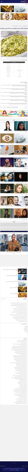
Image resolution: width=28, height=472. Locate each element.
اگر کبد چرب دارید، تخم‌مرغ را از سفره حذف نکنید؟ (22, 383)
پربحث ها (2, 298)
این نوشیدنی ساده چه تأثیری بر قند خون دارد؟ (22, 382)
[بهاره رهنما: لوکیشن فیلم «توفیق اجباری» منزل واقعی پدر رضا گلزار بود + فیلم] (21, 188)
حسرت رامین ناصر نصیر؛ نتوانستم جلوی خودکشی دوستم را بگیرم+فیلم (20, 359)
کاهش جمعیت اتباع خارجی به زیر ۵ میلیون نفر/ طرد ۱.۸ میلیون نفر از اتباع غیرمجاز (19, 347)
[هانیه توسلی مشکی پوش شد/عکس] (7, 126)
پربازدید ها (25, 298)
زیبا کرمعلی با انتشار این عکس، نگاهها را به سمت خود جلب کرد (7, 182)
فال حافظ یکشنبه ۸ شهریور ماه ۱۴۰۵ (7, 20)
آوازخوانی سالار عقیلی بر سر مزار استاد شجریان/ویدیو (22, 341)
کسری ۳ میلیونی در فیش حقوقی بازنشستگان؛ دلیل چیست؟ (21, 369)
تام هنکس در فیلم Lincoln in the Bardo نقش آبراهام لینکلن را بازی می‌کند (21, 207)
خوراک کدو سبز (19, 60)
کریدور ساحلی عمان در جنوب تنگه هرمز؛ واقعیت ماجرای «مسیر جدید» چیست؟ (19, 375)
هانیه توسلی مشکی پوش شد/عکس (9, 131)
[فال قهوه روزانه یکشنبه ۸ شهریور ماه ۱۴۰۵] (21, 150)
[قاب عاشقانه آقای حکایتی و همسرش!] (7, 213)
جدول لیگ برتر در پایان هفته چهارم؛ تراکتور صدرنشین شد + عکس (21, 395)
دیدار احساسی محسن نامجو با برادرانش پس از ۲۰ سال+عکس (7, 167)
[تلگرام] (2, 107)
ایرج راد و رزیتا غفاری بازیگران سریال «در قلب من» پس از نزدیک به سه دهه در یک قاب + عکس (21, 219)
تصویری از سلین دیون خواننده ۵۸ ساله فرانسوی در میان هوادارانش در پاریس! (21, 168)
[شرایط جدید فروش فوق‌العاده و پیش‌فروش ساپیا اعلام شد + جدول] (7, 150)
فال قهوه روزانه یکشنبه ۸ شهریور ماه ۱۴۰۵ (23, 155)
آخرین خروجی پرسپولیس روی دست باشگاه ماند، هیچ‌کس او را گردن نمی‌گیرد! (20, 346)
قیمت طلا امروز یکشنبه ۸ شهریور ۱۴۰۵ (20, 20)
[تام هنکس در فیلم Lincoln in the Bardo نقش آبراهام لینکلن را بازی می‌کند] (21, 201)
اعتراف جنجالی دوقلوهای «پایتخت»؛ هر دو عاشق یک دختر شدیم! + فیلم (19, 312)
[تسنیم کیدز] (14, 114)
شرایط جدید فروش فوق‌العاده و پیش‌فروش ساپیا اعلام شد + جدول (7, 156)
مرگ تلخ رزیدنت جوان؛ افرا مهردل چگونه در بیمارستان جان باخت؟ (21, 376)
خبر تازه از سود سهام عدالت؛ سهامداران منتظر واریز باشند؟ (21, 361)
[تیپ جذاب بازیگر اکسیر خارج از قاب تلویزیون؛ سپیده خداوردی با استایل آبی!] (21, 126)
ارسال (14, 231)
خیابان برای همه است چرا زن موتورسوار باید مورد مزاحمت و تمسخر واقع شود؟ (18, 314)
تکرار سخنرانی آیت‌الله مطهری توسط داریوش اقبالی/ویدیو (21, 182)
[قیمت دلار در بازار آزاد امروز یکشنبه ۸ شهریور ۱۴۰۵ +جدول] (20, 9)
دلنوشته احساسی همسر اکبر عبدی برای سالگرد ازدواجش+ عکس (21, 360)
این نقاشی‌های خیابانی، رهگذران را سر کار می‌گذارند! (22, 340)
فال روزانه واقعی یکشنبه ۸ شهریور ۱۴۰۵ (23, 387)
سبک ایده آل (26, 327)
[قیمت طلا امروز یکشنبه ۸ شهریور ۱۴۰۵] (20, 16)
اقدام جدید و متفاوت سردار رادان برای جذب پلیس (21, 320)
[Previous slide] (1, 241)
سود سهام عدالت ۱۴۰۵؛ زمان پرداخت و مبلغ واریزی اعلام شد (20, 318)
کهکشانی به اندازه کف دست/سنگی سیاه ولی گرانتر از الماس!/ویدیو (21, 352)
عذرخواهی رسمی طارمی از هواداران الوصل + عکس (21, 313)
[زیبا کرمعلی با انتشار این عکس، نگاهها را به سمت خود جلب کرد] (7, 177)
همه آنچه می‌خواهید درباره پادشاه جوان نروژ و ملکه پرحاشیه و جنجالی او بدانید (19, 348)
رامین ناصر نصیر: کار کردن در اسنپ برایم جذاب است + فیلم (20, 309)
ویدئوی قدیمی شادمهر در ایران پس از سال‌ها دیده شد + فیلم (20, 316)
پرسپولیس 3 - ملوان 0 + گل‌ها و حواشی (22, 321)
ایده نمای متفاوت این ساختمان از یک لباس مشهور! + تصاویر (14, 252)
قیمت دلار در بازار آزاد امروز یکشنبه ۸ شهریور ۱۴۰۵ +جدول (20, 12)
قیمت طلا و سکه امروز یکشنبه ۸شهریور (7, 12)
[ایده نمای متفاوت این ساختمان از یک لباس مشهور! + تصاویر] (14, 242)
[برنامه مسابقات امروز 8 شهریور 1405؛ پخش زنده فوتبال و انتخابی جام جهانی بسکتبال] (22, 271)
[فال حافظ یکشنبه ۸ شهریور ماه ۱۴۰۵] (7, 16)
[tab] (15, 253)
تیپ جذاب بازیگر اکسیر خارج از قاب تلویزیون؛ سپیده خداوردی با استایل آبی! (21, 132)
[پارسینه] (23, 1)
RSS (12, 462)
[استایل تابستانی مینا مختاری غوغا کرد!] (7, 201)
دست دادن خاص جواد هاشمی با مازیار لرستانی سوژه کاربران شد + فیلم (19, 304)
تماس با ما (15, 462)
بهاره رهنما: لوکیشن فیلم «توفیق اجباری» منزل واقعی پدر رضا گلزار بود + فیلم (21, 194)
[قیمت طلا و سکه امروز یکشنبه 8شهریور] (7, 9)
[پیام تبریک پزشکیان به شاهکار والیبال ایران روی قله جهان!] (22, 277)
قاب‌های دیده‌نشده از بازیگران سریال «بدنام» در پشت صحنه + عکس (20, 308)
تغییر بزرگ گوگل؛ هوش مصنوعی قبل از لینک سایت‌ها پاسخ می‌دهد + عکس (20, 389)
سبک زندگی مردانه (25, 328)
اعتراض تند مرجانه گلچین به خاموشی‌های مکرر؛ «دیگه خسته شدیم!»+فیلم (20, 355)
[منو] (2, 1)
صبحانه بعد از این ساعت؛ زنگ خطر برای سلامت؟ (22, 381)
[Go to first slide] (26, 241)
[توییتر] (1, 107)
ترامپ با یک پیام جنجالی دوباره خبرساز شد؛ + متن (22, 396)
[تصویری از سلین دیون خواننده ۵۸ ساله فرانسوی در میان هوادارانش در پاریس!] (21, 162)
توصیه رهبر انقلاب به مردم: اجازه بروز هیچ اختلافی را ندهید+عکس (21, 368)
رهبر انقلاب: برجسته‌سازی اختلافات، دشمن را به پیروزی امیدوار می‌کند (20, 367)
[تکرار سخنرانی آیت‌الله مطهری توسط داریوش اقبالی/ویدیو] (21, 177)
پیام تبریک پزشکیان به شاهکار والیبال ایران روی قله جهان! (12, 275)
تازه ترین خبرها (25, 330)
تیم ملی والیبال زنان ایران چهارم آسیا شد (23, 345)
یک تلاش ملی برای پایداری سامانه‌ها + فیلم (23, 397)
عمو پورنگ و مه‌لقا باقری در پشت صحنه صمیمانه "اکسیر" (21, 366)
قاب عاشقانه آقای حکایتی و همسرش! (9, 218)
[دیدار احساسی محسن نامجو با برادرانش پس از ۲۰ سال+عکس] (7, 162)
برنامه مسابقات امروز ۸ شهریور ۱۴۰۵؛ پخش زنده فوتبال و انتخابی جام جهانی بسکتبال (10, 270)
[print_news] (4, 107)
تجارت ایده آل (25, 329)
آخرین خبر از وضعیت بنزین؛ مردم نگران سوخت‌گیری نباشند (21, 401)
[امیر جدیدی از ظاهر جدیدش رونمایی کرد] (7, 188)
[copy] (25, 107)
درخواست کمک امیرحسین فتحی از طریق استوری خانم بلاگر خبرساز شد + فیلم (19, 305)
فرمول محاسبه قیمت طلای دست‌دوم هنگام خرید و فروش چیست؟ (21, 373)
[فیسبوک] (3, 107)
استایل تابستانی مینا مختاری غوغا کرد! (9, 206)
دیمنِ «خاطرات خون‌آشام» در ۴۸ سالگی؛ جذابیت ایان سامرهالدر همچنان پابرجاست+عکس (18, 362)
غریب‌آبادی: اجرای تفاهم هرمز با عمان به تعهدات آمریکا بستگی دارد (21, 390)
